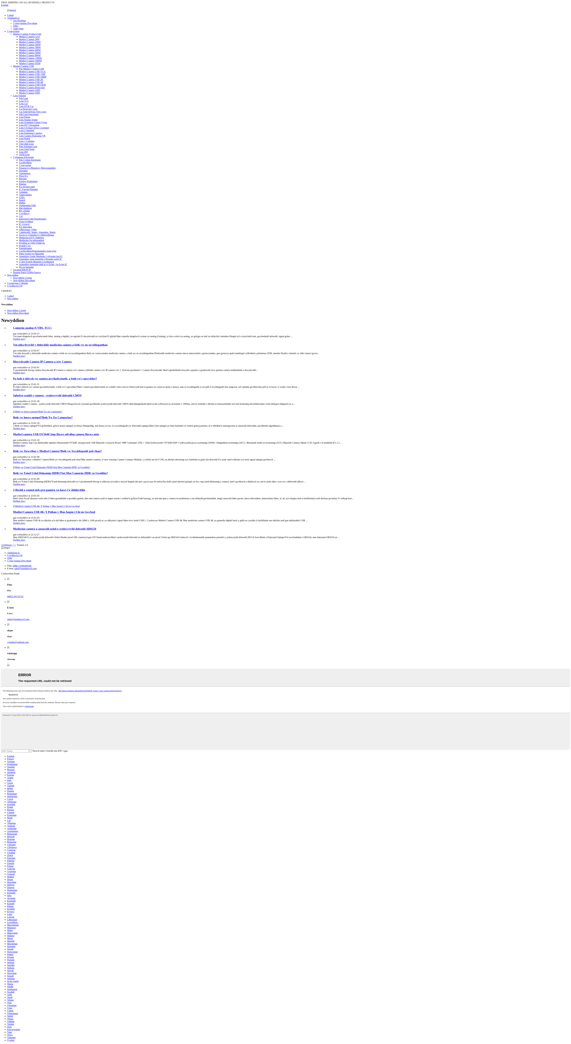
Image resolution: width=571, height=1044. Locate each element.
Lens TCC (24, 101)
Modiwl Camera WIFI (29, 93)
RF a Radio (24, 211)
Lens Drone (24, 117)
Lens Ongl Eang (26, 149)
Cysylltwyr (24, 213)
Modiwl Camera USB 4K (31, 82)
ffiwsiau (23, 178)
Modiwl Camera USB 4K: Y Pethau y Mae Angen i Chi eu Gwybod (54, 512)
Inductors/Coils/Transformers (32, 219)
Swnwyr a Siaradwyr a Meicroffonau (36, 235)
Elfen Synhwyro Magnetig (31, 253)
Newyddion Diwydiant (24, 280)
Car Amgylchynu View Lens (32, 111)
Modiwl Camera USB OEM (32, 85)
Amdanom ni (13, 18)
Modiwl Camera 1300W (30, 58)
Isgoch (22, 200)
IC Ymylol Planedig (28, 189)
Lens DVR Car (26, 106)
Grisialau (23, 192)
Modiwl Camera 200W (30, 44)
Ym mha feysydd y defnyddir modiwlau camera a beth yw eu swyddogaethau (60, 344)
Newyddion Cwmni (22, 278)
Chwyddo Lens (26, 144)
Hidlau (22, 203)
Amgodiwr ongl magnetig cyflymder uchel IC (40, 259)
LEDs (22, 197)
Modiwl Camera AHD (29, 90)
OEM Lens (24, 154)
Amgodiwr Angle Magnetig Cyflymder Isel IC (41, 256)
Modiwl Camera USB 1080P (32, 77)
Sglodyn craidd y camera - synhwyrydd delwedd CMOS (47, 395)
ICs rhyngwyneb (27, 186)
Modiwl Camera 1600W (30, 61)
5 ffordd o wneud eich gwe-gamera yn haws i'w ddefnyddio (49, 489)
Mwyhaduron (25, 208)
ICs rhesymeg (25, 227)
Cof (21, 216)
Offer (15, 26)
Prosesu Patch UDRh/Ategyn (27, 272)
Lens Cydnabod (26, 130)
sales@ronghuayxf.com (25, 568)
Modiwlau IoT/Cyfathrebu (31, 237)
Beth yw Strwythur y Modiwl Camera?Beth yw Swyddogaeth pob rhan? (57, 451)
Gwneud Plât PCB (22, 270)
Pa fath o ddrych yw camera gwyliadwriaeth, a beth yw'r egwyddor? (55, 378)
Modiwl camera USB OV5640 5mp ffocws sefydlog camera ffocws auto (56, 434)
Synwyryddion (26, 221)
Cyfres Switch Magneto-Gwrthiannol (36, 261)
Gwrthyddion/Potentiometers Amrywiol (37, 251)
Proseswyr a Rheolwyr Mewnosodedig (37, 168)
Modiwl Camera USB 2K (31, 79)
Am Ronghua (19, 20)
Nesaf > (9, 545)
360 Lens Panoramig (29, 114)
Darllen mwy (19, 339)
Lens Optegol (19, 95)
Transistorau (24, 173)
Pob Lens (23, 98)
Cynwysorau (25, 165)
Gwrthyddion (25, 162)
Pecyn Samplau (26, 267)
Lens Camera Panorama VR (32, 136)
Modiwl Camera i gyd (29, 36)
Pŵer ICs (23, 176)
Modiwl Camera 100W (30, 42)
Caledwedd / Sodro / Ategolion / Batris (37, 232)
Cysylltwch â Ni (14, 286)
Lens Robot (24, 138)
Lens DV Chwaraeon (29, 125)
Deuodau (23, 170)
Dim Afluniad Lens (28, 146)
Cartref (10, 15)
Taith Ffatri (18, 28)
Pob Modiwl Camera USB (31, 69)
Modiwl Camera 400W (30, 50)
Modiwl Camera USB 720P (32, 74)
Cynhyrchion (13, 31)
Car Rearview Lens (28, 109)
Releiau (22, 184)
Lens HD (23, 152)
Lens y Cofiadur (26, 141)
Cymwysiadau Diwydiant (25, 23)
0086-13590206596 (22, 566)
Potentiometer (25, 248)
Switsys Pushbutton (28, 181)
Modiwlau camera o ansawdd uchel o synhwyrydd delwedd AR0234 (54, 528)
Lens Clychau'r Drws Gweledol (34, 128)
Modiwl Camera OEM (29, 63)
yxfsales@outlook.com (18, 642)
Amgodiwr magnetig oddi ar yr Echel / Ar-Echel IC (43, 264)
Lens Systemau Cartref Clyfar (33, 122)
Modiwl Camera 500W (30, 53)
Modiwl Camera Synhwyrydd (27, 34)
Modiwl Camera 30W (29, 39)
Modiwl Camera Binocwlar (32, 87)
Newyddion (12, 275)
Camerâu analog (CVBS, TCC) (32, 327)
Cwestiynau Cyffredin (17, 283)
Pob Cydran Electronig (30, 160)
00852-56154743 (15, 596)
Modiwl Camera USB (23, 66)
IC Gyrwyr (24, 224)
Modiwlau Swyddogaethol (31, 240)
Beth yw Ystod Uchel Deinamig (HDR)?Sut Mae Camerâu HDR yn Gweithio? (60, 473)
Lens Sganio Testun (28, 119)
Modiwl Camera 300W (30, 47)
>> (14, 545)
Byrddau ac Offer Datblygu (32, 243)
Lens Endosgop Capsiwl (30, 133)
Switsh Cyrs (24, 245)
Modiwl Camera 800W (30, 55)
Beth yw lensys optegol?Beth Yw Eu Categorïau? (43, 417)
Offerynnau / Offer (28, 229)
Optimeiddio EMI (27, 205)
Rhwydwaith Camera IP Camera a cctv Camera (42, 361)
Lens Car (23, 103)
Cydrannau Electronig (23, 157)
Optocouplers (25, 194)
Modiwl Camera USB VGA (32, 71)
